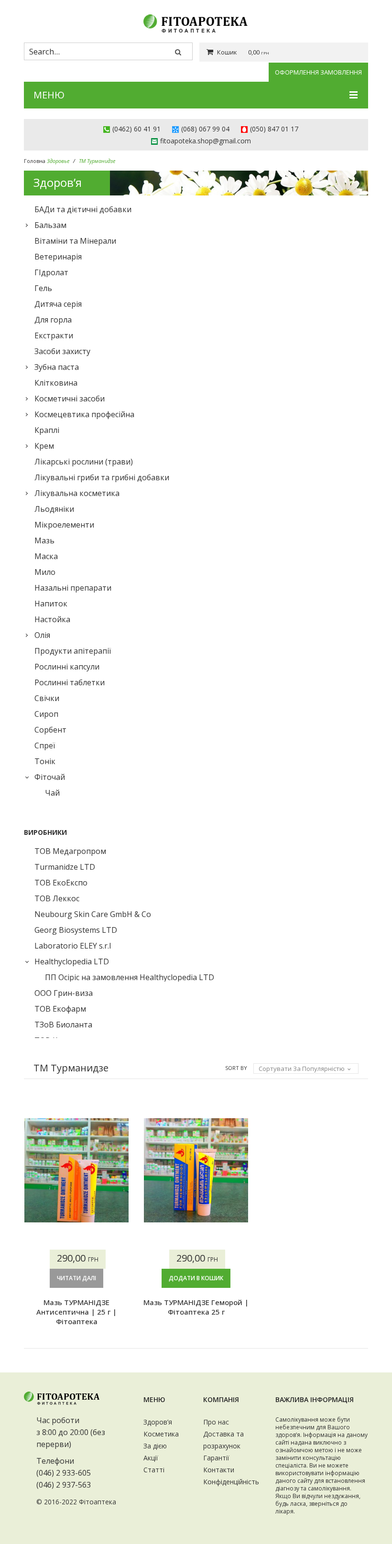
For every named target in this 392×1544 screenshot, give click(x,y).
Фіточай (49, 777)
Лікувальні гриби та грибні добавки (101, 477)
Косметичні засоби (69, 398)
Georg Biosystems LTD (75, 930)
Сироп (46, 714)
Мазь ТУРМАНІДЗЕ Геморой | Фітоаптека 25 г (196, 1307)
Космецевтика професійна (84, 414)
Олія (42, 635)
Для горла (53, 319)
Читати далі (76, 1278)
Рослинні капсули (66, 666)
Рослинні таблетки (69, 682)
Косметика (161, 1433)
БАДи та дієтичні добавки (82, 209)
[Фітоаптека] (196, 23)
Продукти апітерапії (72, 651)
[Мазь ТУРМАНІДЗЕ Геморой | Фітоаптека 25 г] (196, 1170)
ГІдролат (51, 272)
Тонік (44, 761)
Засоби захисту (62, 351)
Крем (44, 446)
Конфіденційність (231, 1481)
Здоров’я (157, 1421)
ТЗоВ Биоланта (63, 1024)
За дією (155, 1445)
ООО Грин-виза (63, 993)
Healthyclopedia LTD (71, 961)
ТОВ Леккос (56, 898)
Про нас (216, 1421)
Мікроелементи (64, 524)
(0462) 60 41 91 (136, 128)
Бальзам (50, 225)
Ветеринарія (58, 256)
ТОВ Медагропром (70, 851)
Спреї (44, 745)
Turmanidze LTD (64, 867)
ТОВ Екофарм (60, 1008)
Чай (52, 792)
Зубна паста (56, 367)
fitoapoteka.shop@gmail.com (205, 140)
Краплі (46, 430)
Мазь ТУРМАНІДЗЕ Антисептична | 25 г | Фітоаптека (76, 1312)
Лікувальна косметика (77, 493)
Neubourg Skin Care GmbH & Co (92, 914)
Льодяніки (54, 509)
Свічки (46, 698)
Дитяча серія (58, 304)
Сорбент (50, 729)
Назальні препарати (72, 587)
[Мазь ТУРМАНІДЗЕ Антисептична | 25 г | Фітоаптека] (76, 1170)
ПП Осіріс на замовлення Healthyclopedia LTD (129, 977)
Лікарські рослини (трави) (83, 461)
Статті (153, 1469)
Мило (44, 572)
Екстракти (53, 335)
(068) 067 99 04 (205, 128)
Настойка (52, 619)
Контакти (218, 1469)
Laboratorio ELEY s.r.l (72, 945)
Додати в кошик (196, 1278)
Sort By (236, 1067)
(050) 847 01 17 (274, 128)
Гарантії (216, 1457)
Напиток (50, 603)
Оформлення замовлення (318, 72)
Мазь (44, 540)
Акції (150, 1457)
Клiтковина (55, 382)
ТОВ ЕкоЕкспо (60, 882)
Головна (34, 160)
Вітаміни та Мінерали (75, 241)
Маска (46, 556)
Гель (43, 288)
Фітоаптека (97, 1501)
